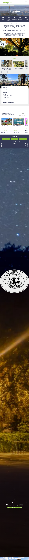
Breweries (26, 19)
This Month (14, 138)
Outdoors (20, 19)
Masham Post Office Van (6, 127)
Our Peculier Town (19, 68)
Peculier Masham (9, 20)
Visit (6, 2)
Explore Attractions (10, 507)
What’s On (3, 19)
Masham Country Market (18, 127)
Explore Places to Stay (18, 507)
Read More (4, 132)
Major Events (23, 138)
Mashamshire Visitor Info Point (16, 32)
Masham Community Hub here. (18, 35)
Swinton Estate (10, 114)
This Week (6, 138)
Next (27, 66)
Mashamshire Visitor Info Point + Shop (7, 69)
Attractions (14, 19)
